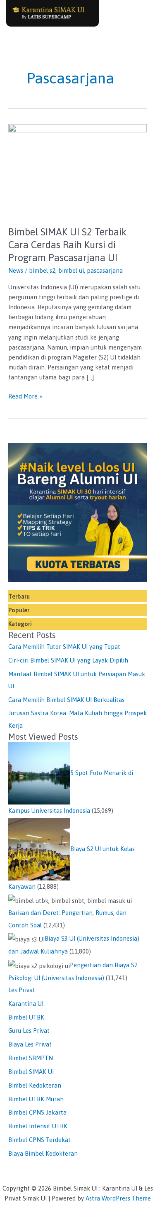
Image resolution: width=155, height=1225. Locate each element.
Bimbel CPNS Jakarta (37, 1112)
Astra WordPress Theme (118, 1198)
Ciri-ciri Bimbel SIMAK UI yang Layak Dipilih (68, 660)
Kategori (20, 623)
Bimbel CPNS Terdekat (39, 1139)
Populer (18, 610)
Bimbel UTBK (26, 1017)
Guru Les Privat (29, 1030)
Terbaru (19, 596)
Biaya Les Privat (30, 1044)
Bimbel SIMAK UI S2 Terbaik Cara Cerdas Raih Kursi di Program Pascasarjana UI (67, 244)
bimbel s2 (42, 270)
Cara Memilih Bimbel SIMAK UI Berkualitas (66, 699)
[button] (138, 12)
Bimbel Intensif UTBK (37, 1126)
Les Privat (21, 989)
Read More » (25, 395)
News (15, 270)
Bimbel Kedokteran (34, 1085)
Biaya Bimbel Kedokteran (43, 1153)
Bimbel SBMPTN (30, 1057)
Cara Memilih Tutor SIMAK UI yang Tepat (64, 646)
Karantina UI (25, 1003)
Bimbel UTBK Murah (36, 1099)
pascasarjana (105, 270)
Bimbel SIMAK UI (31, 1071)
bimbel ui (71, 270)
